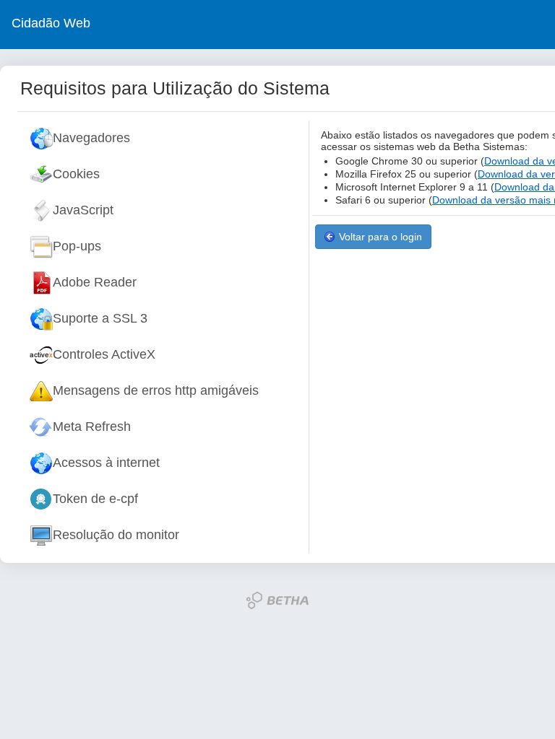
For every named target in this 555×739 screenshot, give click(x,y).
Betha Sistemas (277, 600)
